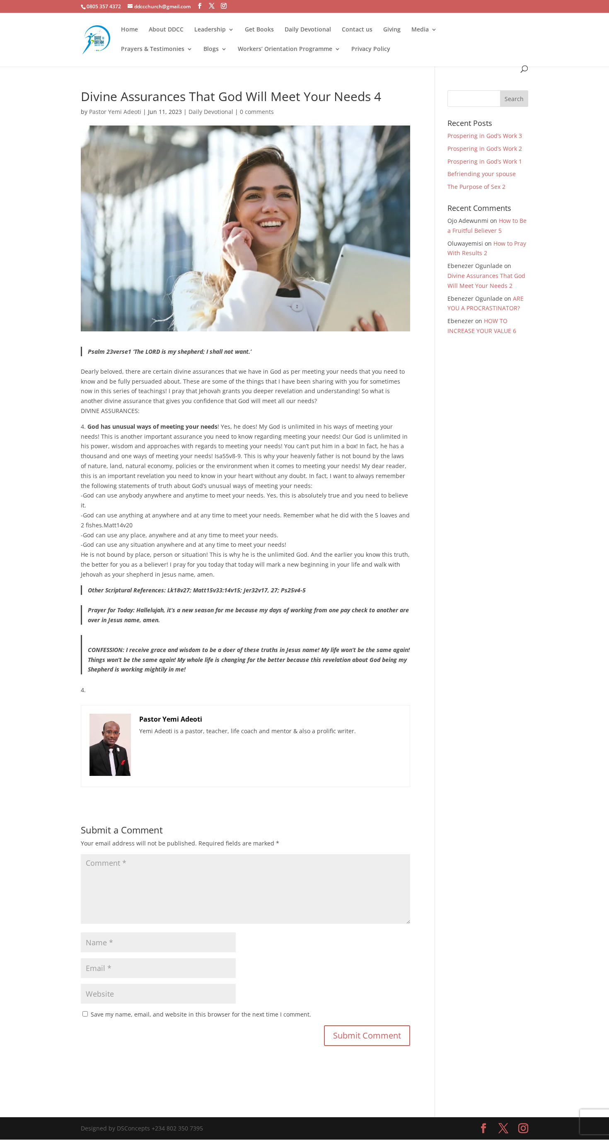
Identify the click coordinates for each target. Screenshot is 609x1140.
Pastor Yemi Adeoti (115, 112)
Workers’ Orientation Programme (285, 49)
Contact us (357, 30)
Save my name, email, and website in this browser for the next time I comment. (201, 1014)
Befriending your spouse (482, 174)
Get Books (259, 30)
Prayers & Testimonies (152, 49)
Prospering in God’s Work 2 (484, 148)
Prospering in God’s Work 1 (484, 161)
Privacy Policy (370, 49)
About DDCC (166, 30)
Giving (392, 30)
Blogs (211, 49)
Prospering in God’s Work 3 (484, 136)
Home (129, 30)
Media (420, 30)
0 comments (257, 112)
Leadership (210, 30)
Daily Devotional (308, 30)
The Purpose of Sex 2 (476, 187)
